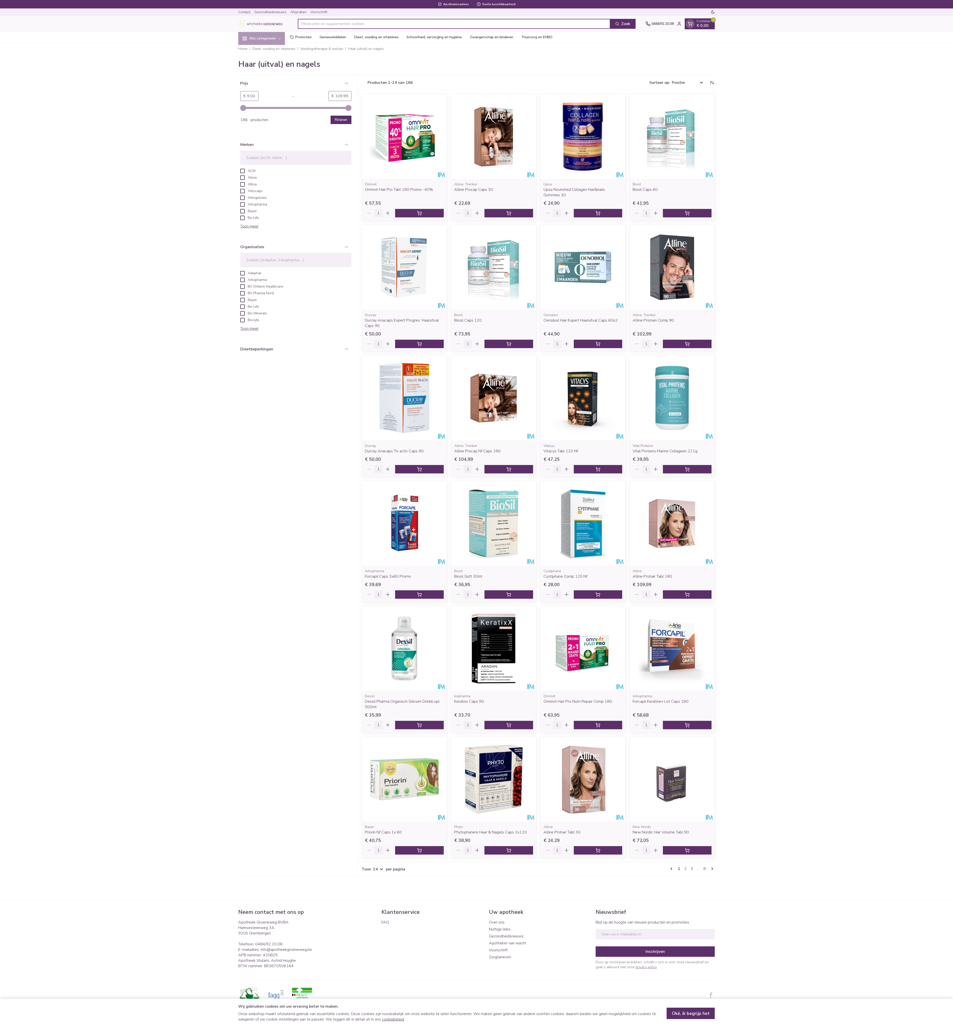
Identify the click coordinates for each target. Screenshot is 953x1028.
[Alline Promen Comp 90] (672, 267)
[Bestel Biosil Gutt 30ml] (508, 594)
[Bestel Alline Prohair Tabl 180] (687, 594)
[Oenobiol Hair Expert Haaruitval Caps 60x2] (583, 267)
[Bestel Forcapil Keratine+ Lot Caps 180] (687, 725)
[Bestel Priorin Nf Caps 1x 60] (419, 850)
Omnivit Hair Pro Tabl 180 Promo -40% (399, 189)
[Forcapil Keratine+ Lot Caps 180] (672, 648)
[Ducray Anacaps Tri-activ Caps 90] (404, 398)
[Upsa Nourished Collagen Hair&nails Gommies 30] (583, 136)
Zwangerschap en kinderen (491, 37)
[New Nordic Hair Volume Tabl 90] (672, 779)
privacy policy (646, 967)
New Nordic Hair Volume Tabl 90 (661, 832)
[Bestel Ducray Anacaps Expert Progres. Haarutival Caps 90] (419, 344)
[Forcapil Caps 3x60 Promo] (404, 523)
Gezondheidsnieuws (270, 12)
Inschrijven (655, 951)
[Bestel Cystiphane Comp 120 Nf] (598, 594)
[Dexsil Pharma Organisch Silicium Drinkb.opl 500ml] (404, 648)
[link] (672, 868)
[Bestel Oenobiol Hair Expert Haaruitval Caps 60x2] (598, 344)
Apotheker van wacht (507, 943)
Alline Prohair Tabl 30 (562, 832)
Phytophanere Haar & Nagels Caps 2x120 (490, 832)
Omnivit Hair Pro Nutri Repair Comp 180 (578, 701)
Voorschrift (318, 12)
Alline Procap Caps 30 (473, 189)
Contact (244, 12)
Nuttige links (500, 929)
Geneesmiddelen (333, 37)
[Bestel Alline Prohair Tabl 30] (598, 850)
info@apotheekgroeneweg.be (286, 949)
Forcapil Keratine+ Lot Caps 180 (660, 701)
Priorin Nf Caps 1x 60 (383, 832)
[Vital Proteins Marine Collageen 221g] (672, 398)
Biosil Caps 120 (468, 320)
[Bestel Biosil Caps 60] (687, 213)
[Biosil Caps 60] (672, 136)
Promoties (303, 37)
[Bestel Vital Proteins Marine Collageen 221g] (687, 469)
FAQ (385, 922)
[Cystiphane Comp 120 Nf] (583, 523)
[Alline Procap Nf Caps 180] (493, 398)
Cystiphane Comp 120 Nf (565, 576)
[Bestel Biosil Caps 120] (508, 344)
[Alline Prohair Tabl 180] (672, 523)
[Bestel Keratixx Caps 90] (508, 725)
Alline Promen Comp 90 (653, 320)
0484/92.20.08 (268, 944)
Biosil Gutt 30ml (468, 576)
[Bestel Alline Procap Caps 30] (508, 213)
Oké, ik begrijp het (691, 1013)
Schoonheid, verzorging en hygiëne (434, 37)
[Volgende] (711, 868)
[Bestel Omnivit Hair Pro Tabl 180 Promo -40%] (419, 213)
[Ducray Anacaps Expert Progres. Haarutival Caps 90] (404, 267)
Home (242, 48)
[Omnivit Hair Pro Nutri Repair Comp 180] (583, 648)
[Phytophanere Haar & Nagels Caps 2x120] (493, 779)
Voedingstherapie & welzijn (321, 48)
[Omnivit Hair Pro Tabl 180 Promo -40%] (404, 136)
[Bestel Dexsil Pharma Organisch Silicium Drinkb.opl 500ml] (419, 725)
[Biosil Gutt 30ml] (493, 523)
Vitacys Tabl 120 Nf (561, 451)
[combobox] (454, 24)
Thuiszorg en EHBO (536, 37)
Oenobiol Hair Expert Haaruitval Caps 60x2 (581, 320)
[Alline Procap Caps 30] (493, 136)
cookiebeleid (393, 1019)
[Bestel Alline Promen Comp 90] (687, 344)
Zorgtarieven (500, 957)
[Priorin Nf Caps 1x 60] (404, 779)
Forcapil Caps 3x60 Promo (388, 576)
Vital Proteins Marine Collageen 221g (665, 451)
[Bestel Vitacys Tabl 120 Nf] (598, 469)
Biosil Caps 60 (645, 189)
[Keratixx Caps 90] (493, 648)
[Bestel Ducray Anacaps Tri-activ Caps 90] (419, 469)
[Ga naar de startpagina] (263, 24)
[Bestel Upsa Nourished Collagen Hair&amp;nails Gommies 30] (598, 213)
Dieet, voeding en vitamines (376, 37)
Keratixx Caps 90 (469, 701)
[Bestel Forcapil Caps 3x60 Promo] (419, 594)
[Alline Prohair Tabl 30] (583, 779)
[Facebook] (711, 995)
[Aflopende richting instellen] (712, 83)
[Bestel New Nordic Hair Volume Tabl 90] (687, 850)
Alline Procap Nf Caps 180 (477, 451)
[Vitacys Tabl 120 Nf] (583, 398)
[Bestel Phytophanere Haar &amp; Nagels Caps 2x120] (508, 850)
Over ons (497, 922)
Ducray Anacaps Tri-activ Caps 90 (394, 451)
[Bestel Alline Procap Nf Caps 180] (508, 469)
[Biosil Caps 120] (493, 267)
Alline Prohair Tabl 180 (652, 576)
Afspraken (298, 12)
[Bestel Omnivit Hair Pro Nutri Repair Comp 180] (598, 725)
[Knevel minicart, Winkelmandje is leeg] (690, 23)
